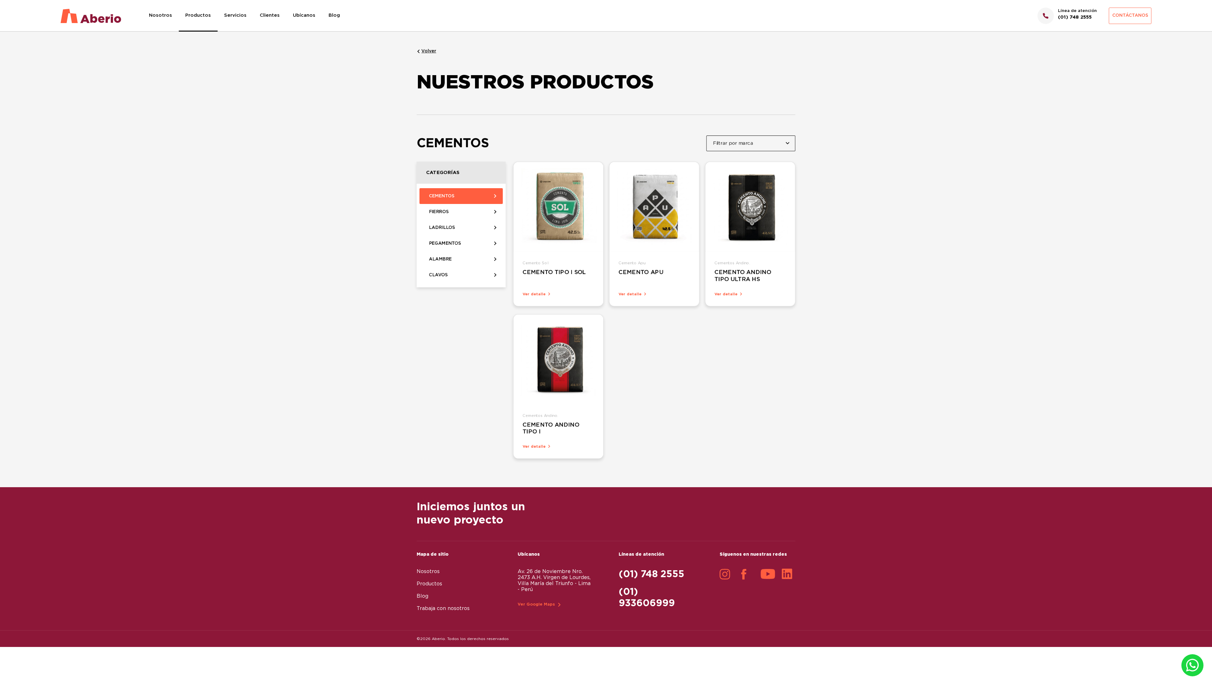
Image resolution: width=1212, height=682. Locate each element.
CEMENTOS (441, 196)
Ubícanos (304, 15)
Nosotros (160, 15)
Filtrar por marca (733, 143)
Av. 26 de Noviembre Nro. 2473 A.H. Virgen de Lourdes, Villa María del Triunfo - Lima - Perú (554, 580)
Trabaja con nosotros (443, 608)
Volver (428, 51)
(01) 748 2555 (651, 574)
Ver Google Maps (536, 604)
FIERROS (439, 212)
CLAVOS (438, 275)
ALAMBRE (440, 259)
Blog (334, 15)
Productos (198, 15)
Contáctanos (1130, 15)
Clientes (270, 15)
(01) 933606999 (647, 597)
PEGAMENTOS (445, 243)
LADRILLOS (442, 227)
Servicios (235, 15)
